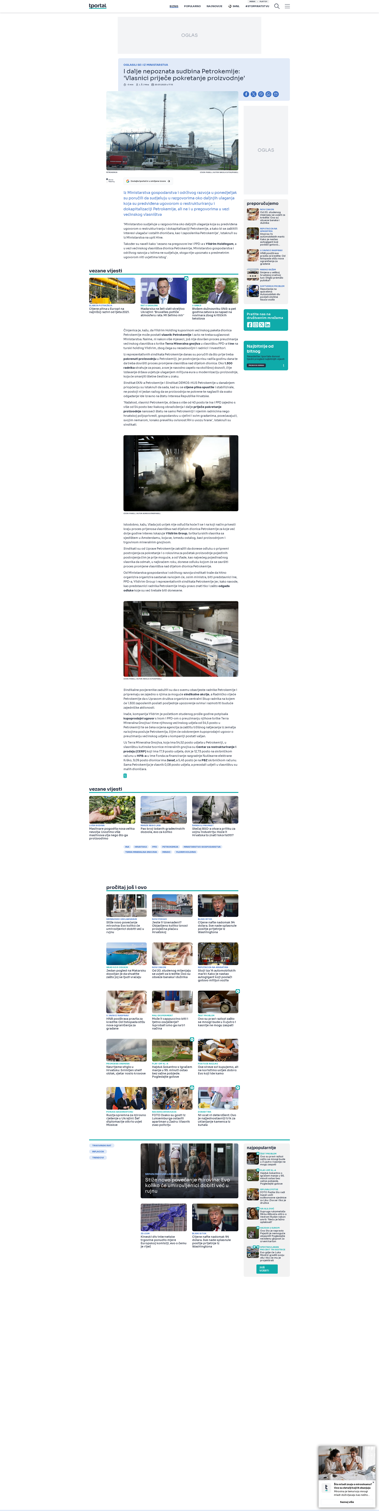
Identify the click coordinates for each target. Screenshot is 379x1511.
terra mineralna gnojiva (141, 852)
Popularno (192, 6)
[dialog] (347, 1476)
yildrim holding (186, 852)
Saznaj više (347, 1502)
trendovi (98, 1157)
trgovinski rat (101, 1145)
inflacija (98, 1151)
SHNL (236, 6)
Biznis (174, 6)
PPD (154, 847)
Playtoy (263, 2)
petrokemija (170, 847)
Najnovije (214, 6)
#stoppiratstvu (257, 6)
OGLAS (189, 35)
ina (127, 847)
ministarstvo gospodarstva (202, 847)
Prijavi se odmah (256, 365)
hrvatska (141, 847)
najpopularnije (261, 1147)
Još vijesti (264, 1269)
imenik (252, 2)
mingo (166, 852)
